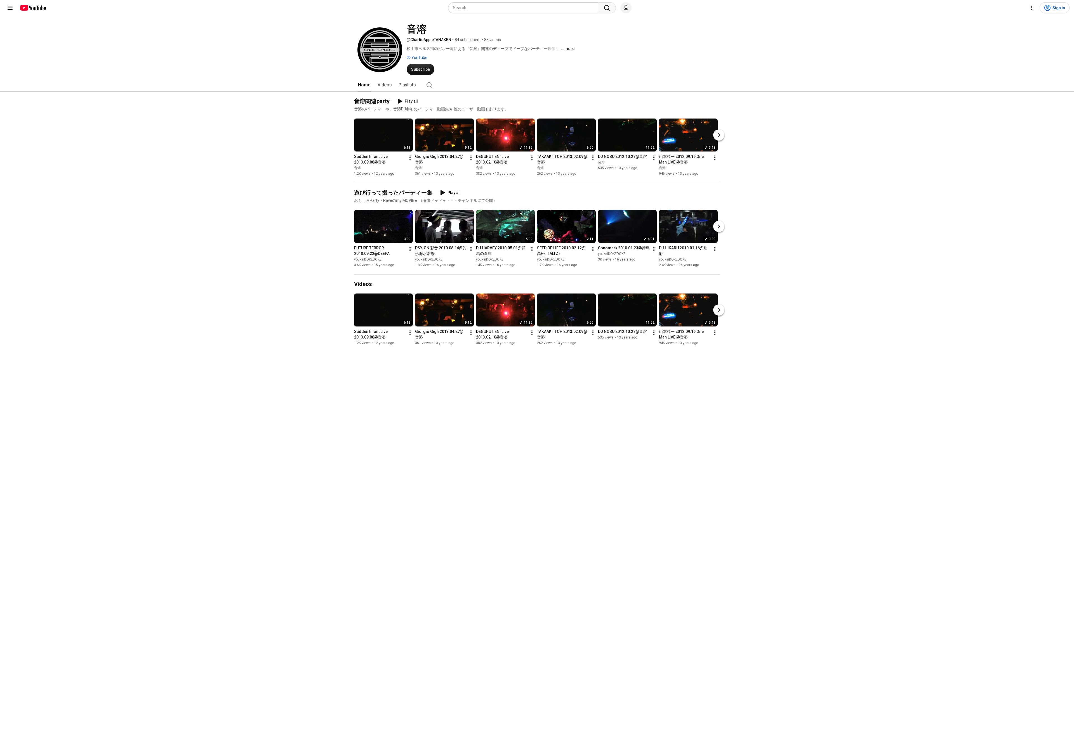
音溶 (357, 168)
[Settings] (1031, 7)
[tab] (364, 85)
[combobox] (525, 7)
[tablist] (537, 85)
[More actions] (410, 157)
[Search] (607, 7)
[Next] (718, 135)
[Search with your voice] (626, 7)
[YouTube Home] (33, 8)
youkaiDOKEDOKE (367, 259)
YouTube (419, 57)
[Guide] (10, 7)
